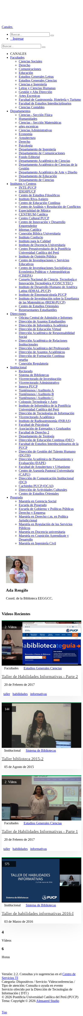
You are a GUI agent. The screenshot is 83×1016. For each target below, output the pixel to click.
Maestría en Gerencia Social (37, 501)
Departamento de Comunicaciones (42, 153)
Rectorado (26, 371)
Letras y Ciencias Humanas (37, 88)
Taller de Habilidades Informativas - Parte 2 (40, 676)
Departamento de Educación (38, 176)
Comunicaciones (30, 69)
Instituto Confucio (31, 237)
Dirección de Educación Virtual (40, 329)
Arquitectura (27, 138)
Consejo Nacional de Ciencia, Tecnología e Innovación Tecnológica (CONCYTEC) (48, 281)
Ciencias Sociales (30, 61)
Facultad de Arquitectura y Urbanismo (44, 467)
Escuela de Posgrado (33, 505)
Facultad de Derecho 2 (34, 432)
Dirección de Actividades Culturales (43, 490)
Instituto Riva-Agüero (33, 199)
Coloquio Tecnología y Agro (38, 402)
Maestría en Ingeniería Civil (37, 543)
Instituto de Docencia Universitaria (42, 245)
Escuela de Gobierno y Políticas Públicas (46, 509)
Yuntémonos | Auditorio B (36, 394)
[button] (7, 27)
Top (4, 1012)
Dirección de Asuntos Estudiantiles (42, 321)
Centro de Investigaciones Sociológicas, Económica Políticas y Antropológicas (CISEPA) (45, 271)
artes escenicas (28, 126)
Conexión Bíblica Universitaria (39, 233)
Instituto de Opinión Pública (37, 256)
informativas (38, 694)
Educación (26, 73)
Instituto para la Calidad (35, 241)
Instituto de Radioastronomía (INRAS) (45, 421)
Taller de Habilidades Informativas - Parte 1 (40, 831)
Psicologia (26, 145)
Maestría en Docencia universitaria (42, 532)
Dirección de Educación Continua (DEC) (46, 440)
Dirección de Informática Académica (43, 325)
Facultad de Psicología (34, 425)
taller (6, 694)
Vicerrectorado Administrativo (39, 382)
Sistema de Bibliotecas (34, 375)
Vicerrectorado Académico (36, 417)
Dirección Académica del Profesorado (44, 348)
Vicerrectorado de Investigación (40, 379)
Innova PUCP (28, 386)
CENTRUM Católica (33, 214)
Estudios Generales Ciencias (38, 80)
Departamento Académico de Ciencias (44, 161)
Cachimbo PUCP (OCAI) (36, 486)
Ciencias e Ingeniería (33, 84)
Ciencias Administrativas (35, 130)
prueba (23, 359)
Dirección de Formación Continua (41, 356)
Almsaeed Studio (47, 1001)
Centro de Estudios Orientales (39, 306)
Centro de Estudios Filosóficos (39, 195)
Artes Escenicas (29, 96)
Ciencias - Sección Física (35, 115)
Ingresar (17, 38)
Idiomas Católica (30, 229)
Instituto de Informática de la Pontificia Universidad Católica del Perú (45, 407)
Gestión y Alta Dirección (35, 92)
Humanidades (28, 118)
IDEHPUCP (27, 191)
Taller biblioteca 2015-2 (22, 758)
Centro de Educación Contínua (39, 203)
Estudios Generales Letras (36, 76)
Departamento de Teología (36, 436)
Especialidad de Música (34, 210)
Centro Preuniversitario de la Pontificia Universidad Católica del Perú (45, 250)
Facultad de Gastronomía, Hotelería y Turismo (50, 99)
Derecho (24, 65)
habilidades (20, 694)
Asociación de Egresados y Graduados (45, 428)
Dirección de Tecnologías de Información (46, 413)
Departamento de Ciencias (36, 180)
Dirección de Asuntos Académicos (42, 352)
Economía (25, 134)
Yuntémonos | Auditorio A (36, 390)
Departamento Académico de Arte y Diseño (48, 172)
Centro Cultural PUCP (34, 218)
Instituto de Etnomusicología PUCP (43, 294)
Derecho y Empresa (32, 512)
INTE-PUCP (27, 187)
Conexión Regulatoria (33, 363)
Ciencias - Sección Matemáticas (40, 122)
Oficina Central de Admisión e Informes (45, 317)
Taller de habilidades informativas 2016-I (38, 913)
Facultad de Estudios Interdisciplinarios (45, 103)
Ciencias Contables (31, 107)
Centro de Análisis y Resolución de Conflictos (50, 206)
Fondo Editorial (29, 157)
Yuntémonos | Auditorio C (36, 398)
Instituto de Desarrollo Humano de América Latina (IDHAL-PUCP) (48, 289)
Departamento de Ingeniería (37, 149)
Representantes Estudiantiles (38, 310)
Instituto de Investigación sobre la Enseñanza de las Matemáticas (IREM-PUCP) (49, 300)
